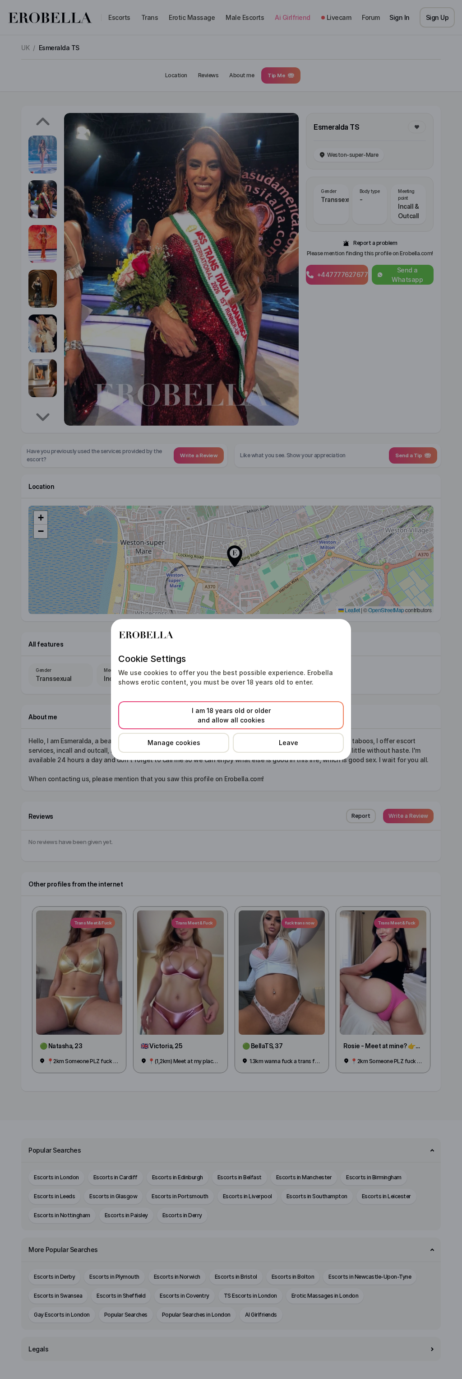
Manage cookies (174, 742)
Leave (288, 742)
